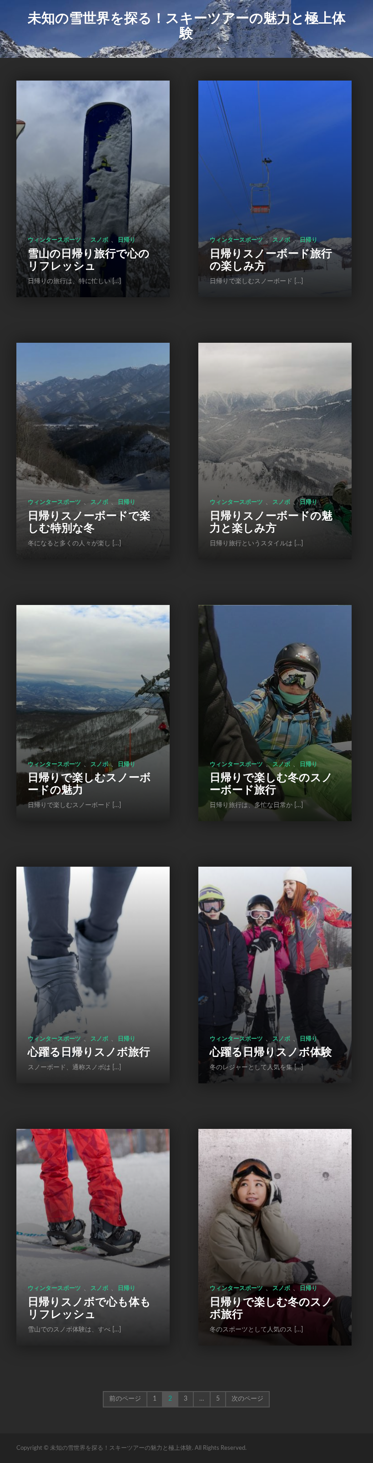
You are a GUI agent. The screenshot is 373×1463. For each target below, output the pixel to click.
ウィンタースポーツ (54, 240)
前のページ (125, 1399)
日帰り (127, 240)
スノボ (99, 240)
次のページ (247, 1399)
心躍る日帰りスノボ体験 (271, 1052)
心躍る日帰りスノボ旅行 (89, 1052)
